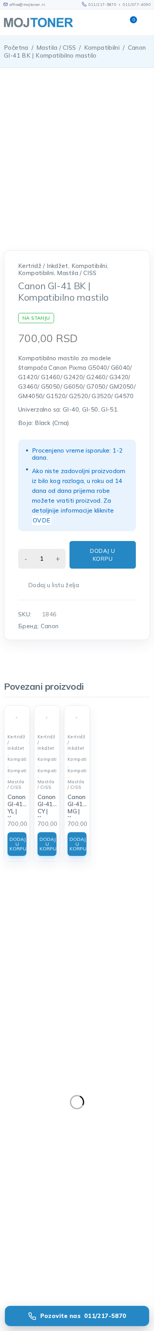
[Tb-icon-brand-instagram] (53, 1146)
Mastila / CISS (56, 47)
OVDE (42, 520)
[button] (17, 844)
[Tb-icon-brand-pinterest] (74, 1146)
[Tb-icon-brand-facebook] (10, 1146)
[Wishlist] (49, 585)
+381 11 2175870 (26, 1121)
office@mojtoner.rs (28, 1112)
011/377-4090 (137, 4)
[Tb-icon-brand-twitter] (31, 1146)
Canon (50, 626)
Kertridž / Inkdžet (43, 266)
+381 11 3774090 (26, 1131)
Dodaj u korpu (102, 554)
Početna (16, 47)
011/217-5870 (102, 4)
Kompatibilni (102, 47)
